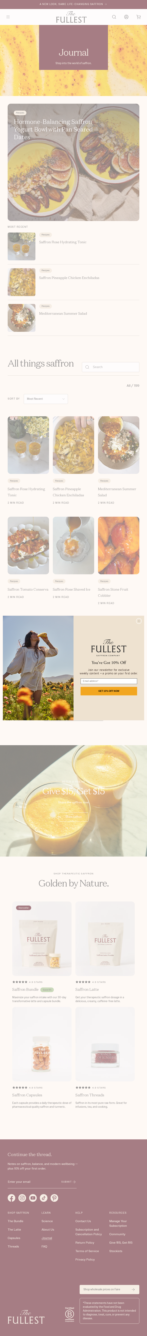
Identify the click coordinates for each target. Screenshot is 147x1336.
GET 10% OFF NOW (108, 691)
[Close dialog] (138, 620)
